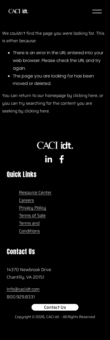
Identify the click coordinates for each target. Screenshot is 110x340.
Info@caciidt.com (23, 289)
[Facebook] (61, 159)
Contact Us (55, 307)
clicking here (85, 95)
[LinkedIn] (48, 159)
